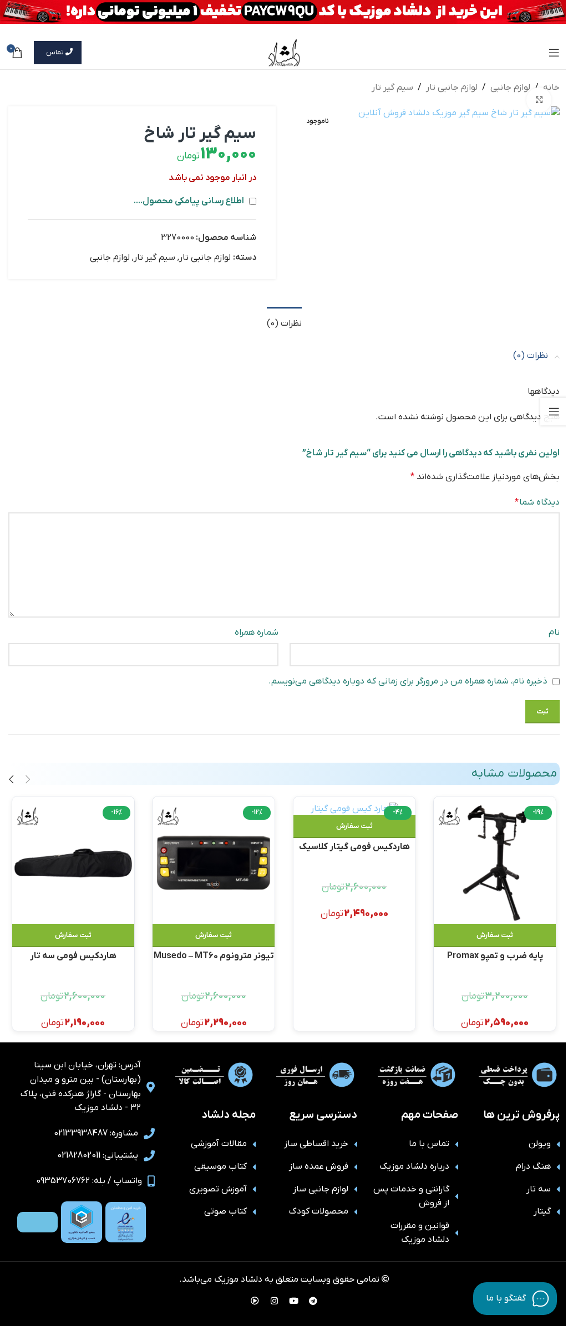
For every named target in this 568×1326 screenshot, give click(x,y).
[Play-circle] (255, 1301)
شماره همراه (256, 632)
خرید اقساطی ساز (316, 1143)
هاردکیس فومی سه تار (73, 956)
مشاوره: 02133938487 (96, 1133)
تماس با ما (429, 1143)
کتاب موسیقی (220, 1166)
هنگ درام (533, 1166)
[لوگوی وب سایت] (284, 52)
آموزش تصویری (218, 1189)
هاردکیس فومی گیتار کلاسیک (354, 846)
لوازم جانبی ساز (320, 1189)
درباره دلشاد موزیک (414, 1166)
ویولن (540, 1143)
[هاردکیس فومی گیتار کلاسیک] (354, 808)
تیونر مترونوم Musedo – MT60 (214, 956)
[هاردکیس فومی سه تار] (73, 863)
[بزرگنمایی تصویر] (538, 100)
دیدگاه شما (537, 502)
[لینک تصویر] (125, 1221)
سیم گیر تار (392, 87)
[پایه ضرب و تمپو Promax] (495, 863)
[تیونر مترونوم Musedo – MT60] (214, 863)
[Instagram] (274, 1301)
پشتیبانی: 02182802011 (97, 1155)
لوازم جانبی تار (452, 87)
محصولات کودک (318, 1211)
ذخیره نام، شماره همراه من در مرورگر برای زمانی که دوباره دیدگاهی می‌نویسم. (407, 681)
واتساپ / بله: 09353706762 (89, 1180)
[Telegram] (313, 1301)
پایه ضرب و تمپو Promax (495, 956)
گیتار (542, 1211)
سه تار (538, 1189)
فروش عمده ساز (318, 1166)
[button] (495, 935)
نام (554, 632)
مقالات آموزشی (219, 1143)
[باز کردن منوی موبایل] (554, 53)
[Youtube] (294, 1301)
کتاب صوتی (225, 1211)
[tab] (284, 322)
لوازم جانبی (510, 87)
